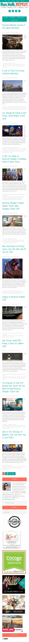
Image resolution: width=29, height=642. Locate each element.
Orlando (24, 150)
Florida (4, 150)
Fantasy (11, 293)
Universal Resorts (6, 242)
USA (9, 469)
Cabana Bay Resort (12, 425)
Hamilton (16, 466)
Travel (14, 63)
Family (23, 64)
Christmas (10, 148)
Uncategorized (14, 333)
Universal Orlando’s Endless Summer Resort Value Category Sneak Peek (13, 206)
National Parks (18, 468)
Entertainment (17, 290)
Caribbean (10, 292)
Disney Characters (6, 109)
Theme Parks (9, 198)
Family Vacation (5, 293)
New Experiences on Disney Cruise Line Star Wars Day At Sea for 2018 (14, 249)
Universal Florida (20, 241)
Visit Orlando (18, 427)
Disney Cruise (16, 292)
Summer (11, 378)
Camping (10, 64)
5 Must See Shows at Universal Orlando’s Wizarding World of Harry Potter (14, 159)
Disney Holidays (16, 148)
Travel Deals (19, 378)
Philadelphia (5, 469)
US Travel (4, 151)
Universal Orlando (12, 194)
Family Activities (5, 65)
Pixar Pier (24, 109)
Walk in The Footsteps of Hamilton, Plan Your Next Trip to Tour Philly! (14, 435)
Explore (20, 64)
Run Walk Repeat (14, 5)
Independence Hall (10, 468)
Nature (17, 65)
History (4, 468)
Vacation (20, 293)
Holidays (21, 335)
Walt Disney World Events (12, 151)
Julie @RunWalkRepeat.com (8, 499)
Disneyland (13, 109)
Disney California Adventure (14, 106)
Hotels (19, 240)
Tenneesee (10, 63)
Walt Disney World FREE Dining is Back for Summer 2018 (13, 344)
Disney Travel (24, 106)
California (10, 108)
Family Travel (12, 65)
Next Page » (11, 473)
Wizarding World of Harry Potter (14, 199)
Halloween (16, 335)
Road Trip (21, 65)
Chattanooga (15, 64)
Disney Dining (11, 374)
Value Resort (14, 242)
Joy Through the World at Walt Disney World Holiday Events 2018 (14, 116)
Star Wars (15, 293)
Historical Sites (22, 466)
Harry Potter (21, 196)
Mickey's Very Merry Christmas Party (14, 150)
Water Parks (6, 428)
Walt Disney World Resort (13, 147)
